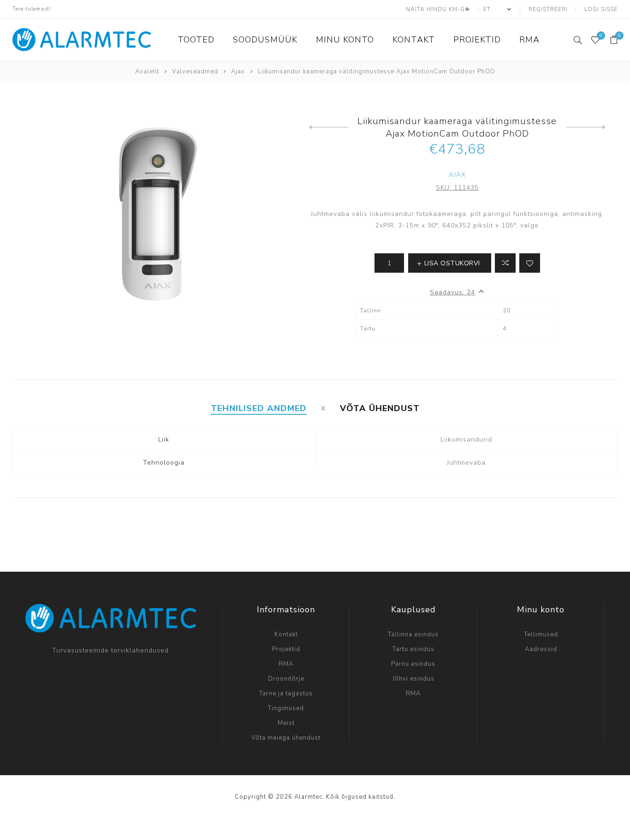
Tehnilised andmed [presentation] (259, 408)
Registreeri (548, 9)
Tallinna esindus (413, 634)
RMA (286, 664)
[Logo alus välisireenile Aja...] (586, 127)
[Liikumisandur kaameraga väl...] (328, 127)
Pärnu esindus (413, 664)
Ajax (457, 174)
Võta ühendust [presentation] (380, 408)
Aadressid (541, 649)
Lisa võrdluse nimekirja (505, 263)
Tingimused (286, 708)
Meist (286, 723)
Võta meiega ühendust (286, 738)
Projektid (286, 649)
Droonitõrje (286, 679)
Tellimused (541, 634)
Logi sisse (601, 9)
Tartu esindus (413, 649)
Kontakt (286, 634)
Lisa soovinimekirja (529, 263)
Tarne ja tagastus (286, 693)
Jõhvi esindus (413, 679)
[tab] (258, 408)
